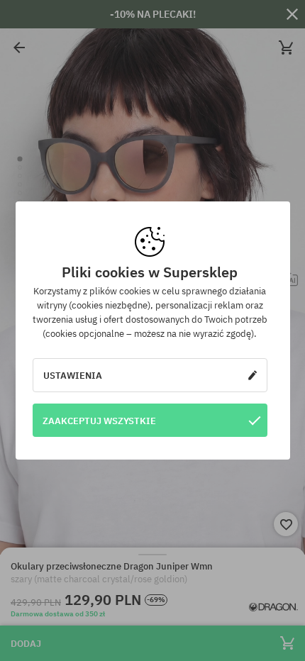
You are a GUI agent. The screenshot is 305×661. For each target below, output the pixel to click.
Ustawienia (72, 375)
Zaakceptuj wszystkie (99, 420)
